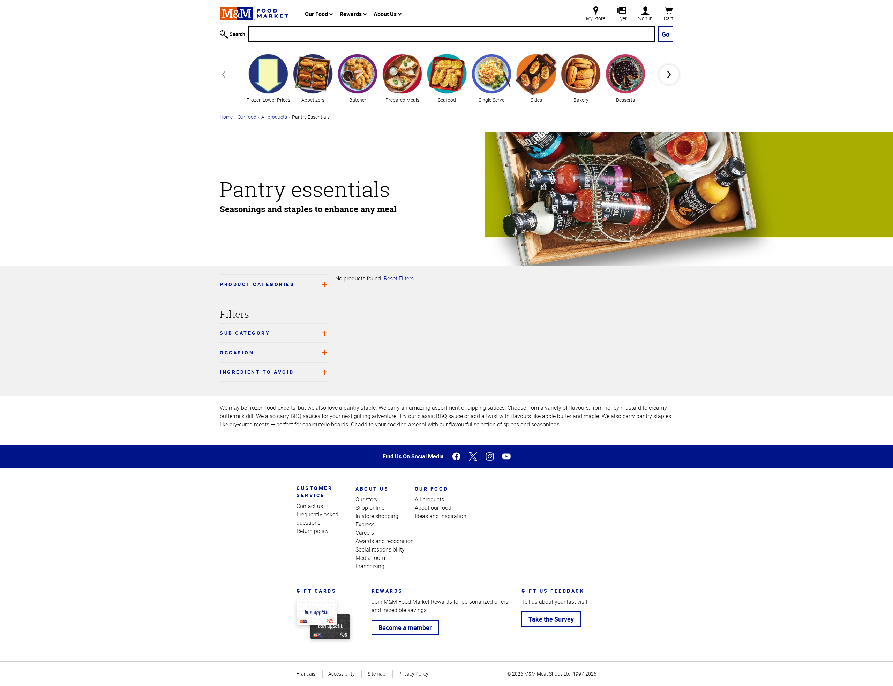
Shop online (369, 507)
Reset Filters (399, 278)
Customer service (314, 492)
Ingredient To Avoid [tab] (257, 372)
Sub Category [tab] (245, 333)
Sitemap (376, 673)
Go (665, 34)
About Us (386, 14)
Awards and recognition (384, 541)
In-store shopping (376, 516)
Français (306, 673)
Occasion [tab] (237, 352)
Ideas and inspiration (440, 516)
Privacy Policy (413, 673)
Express (365, 524)
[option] (268, 77)
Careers (364, 533)
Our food (247, 117)
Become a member (405, 627)
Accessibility (341, 673)
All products (274, 117)
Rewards (351, 14)
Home (226, 117)
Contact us (310, 506)
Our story (366, 499)
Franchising (369, 566)
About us (372, 488)
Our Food (317, 14)
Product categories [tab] (257, 284)
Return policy (313, 531)
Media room (370, 558)
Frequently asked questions (317, 518)
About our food (433, 507)
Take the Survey (551, 619)
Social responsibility (380, 549)
